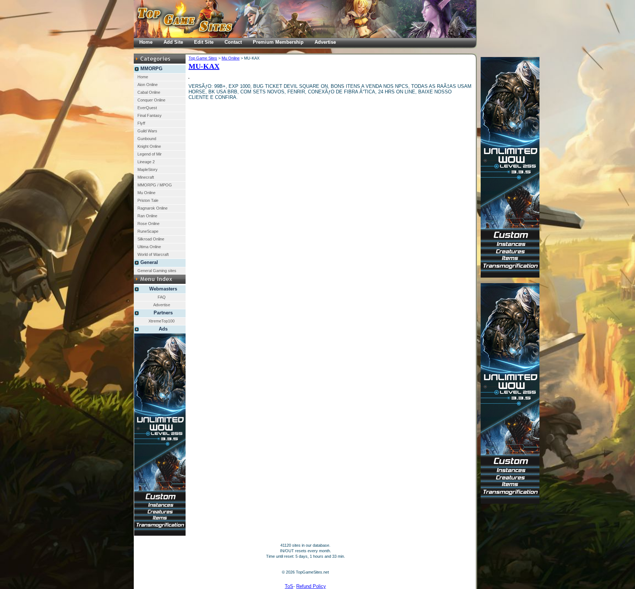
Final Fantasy (149, 115)
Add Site (173, 42)
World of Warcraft (153, 254)
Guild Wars (147, 131)
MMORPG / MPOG (154, 185)
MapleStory (147, 169)
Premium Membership (278, 42)
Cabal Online (148, 92)
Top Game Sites (203, 58)
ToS (289, 586)
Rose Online (148, 223)
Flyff (141, 123)
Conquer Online (151, 100)
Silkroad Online (150, 239)
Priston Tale (147, 200)
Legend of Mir (149, 154)
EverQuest (147, 108)
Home (142, 77)
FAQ (162, 297)
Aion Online (147, 84)
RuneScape (147, 231)
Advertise (161, 305)
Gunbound (146, 138)
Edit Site (204, 42)
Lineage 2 (146, 162)
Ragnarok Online (152, 208)
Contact (233, 42)
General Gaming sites (156, 270)
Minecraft (145, 177)
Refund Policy (311, 586)
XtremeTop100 (161, 321)
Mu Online (146, 192)
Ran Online (147, 216)
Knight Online (149, 146)
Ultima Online (149, 246)
